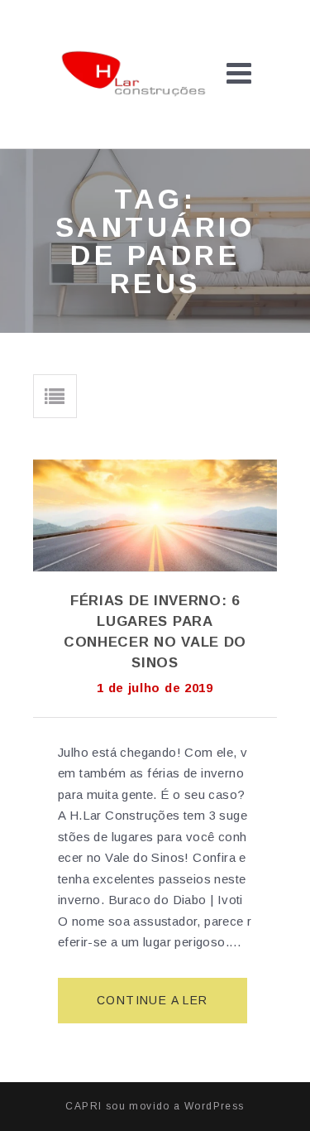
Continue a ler (159, 1008)
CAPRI (83, 1106)
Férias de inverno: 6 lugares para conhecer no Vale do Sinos (155, 632)
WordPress (214, 1106)
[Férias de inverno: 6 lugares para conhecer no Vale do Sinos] (155, 515)
